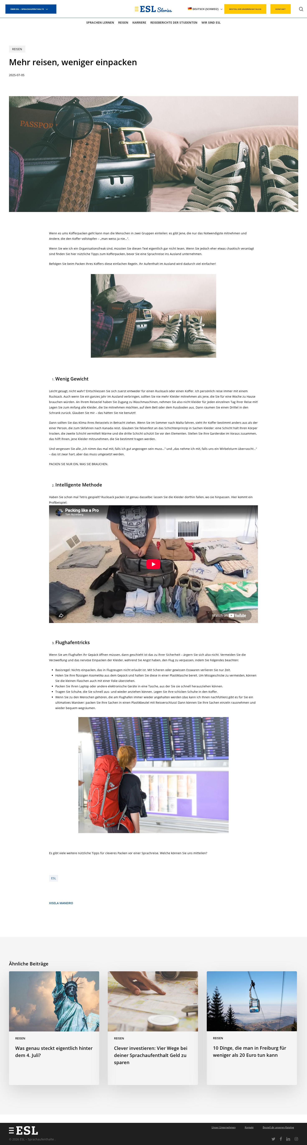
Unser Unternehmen (224, 1127)
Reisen (17, 49)
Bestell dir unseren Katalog (278, 1127)
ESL (53, 878)
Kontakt (249, 1127)
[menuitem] (205, 9)
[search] (301, 9)
